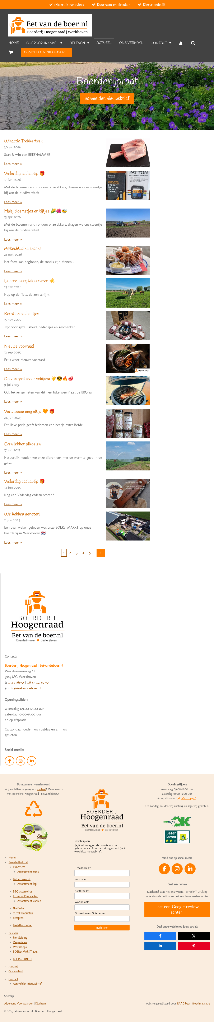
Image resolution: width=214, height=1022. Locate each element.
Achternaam (82, 890)
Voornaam (81, 879)
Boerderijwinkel (18, 862)
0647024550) (188, 798)
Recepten (18, 918)
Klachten (40, 1003)
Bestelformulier (22, 925)
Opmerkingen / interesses (90, 913)
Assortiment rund (28, 872)
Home (12, 857)
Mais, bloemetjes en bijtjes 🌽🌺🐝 (35, 211)
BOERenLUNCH (22, 959)
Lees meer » (13, 164)
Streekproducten (23, 913)
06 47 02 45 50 (37, 682)
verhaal (41, 789)
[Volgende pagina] (100, 553)
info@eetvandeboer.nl (24, 688)
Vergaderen (20, 942)
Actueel (13, 967)
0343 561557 (16, 682)
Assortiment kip (27, 884)
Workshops (20, 947)
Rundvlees (19, 867)
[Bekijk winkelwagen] (11, 52)
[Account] (181, 43)
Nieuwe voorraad (19, 346)
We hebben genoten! (22, 514)
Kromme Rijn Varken (25, 896)
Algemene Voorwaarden (18, 1003)
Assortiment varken (29, 901)
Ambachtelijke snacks (22, 249)
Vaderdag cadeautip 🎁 (24, 174)
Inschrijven (102, 927)
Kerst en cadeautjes (21, 314)
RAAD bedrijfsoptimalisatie (193, 1003)
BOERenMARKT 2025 (25, 951)
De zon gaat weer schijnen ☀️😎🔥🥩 (39, 379)
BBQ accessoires (22, 891)
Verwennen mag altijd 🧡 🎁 (29, 412)
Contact (13, 979)
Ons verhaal (16, 971)
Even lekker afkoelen (22, 444)
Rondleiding (20, 937)
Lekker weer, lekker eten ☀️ (29, 281)
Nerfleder (18, 908)
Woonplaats (82, 902)
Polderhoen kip (22, 879)
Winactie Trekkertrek (23, 141)
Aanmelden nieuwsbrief (27, 984)
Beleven (13, 933)
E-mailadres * (83, 868)
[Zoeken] (193, 43)
